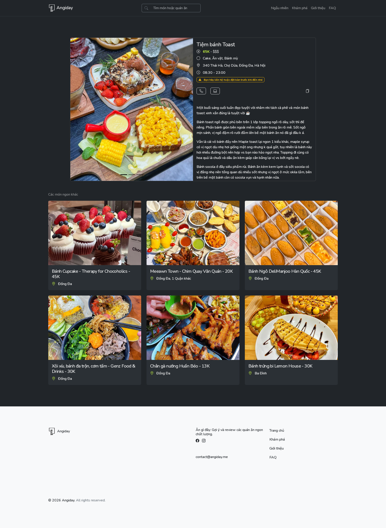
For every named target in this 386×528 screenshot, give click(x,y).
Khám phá (299, 8)
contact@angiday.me (212, 456)
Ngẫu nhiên (279, 8)
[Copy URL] (307, 91)
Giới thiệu (318, 8)
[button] (201, 91)
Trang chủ (276, 430)
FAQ (332, 8)
